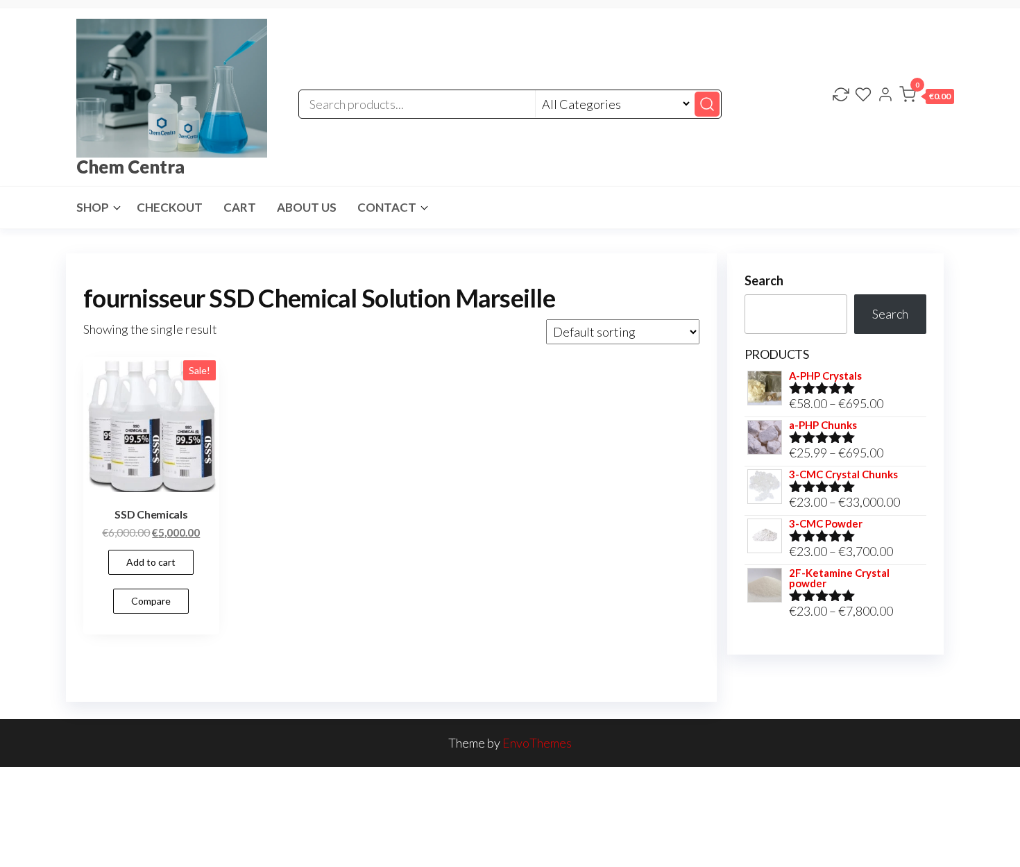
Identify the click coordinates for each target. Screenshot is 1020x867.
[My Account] (885, 96)
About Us (307, 207)
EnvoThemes (537, 742)
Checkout (170, 207)
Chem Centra (130, 166)
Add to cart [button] (151, 562)
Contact (386, 207)
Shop (92, 207)
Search (764, 280)
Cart (239, 207)
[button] (926, 97)
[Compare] (841, 96)
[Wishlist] (863, 96)
